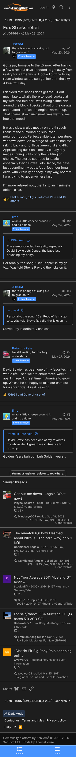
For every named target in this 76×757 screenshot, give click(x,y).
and (26, 394)
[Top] (15, 727)
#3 (69, 291)
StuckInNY (21, 586)
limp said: (13, 310)
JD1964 (12, 33)
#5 (69, 414)
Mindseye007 (27, 516)
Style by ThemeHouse (38, 742)
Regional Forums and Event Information (42, 677)
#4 (69, 352)
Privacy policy (56, 720)
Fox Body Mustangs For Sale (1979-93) (42, 640)
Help (7, 727)
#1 (69, 48)
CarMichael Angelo (26, 547)
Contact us (11, 720)
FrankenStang (27, 637)
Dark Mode (15, 713)
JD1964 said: (16, 240)
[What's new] (53, 7)
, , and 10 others (38, 199)
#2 (69, 221)
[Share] (64, 48)
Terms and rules (33, 720)
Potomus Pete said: (20, 434)
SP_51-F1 (24, 600)
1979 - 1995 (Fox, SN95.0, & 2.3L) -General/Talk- (49, 521)
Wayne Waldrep (24, 503)
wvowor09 (21, 659)
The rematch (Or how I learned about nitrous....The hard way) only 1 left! (43, 538)
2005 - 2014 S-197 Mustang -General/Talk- (44, 603)
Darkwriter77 (22, 623)
